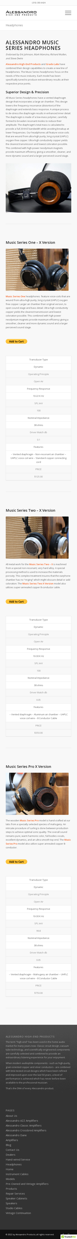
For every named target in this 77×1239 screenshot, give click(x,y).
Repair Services (15, 1193)
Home (9, 1169)
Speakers (11, 1203)
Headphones (14, 25)
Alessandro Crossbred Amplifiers (26, 1130)
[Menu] (66, 13)
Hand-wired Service (18, 1159)
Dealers (10, 1154)
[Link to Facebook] (63, 1234)
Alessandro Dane (16, 1135)
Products (11, 1188)
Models (10, 1179)
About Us (11, 1115)
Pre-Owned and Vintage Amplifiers (27, 1184)
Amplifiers (12, 1140)
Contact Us (12, 1150)
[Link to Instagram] (68, 1234)
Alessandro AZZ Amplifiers (22, 1120)
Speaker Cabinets (16, 1198)
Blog (8, 1145)
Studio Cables (14, 1208)
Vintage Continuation (18, 1213)
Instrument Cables (17, 1174)
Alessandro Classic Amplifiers (24, 1125)
